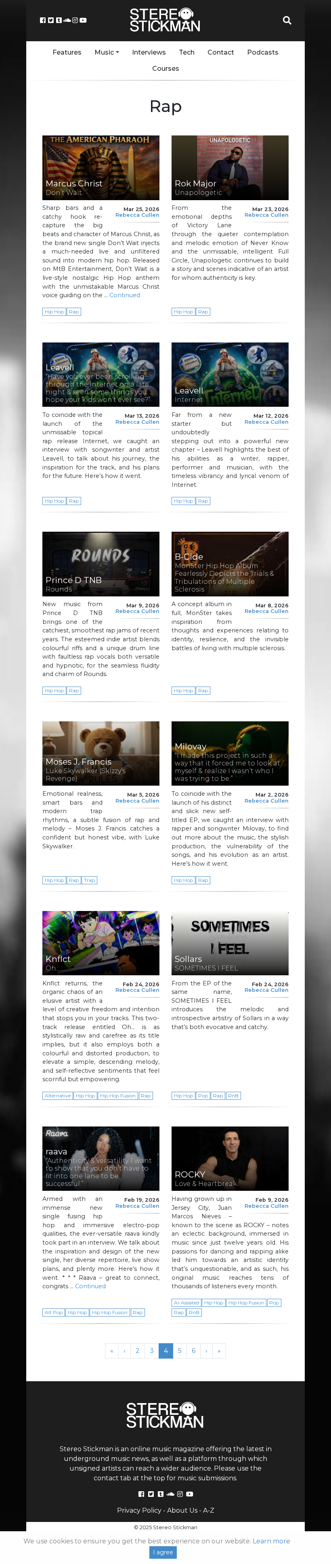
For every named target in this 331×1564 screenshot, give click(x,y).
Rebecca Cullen (137, 215)
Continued (124, 295)
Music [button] (104, 52)
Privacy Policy (139, 1510)
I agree (163, 1552)
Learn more (271, 1541)
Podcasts (263, 52)
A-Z (208, 1510)
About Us (182, 1510)
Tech (187, 52)
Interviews (149, 52)
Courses (165, 68)
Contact (220, 52)
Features (67, 52)
